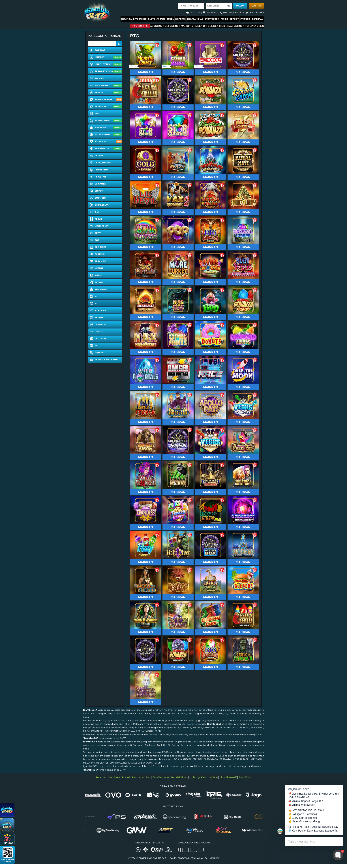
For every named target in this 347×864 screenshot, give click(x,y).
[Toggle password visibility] (228, 6)
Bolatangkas (195, 19)
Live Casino (140, 19)
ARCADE (161, 19)
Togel (170, 19)
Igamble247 (90, 710)
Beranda (126, 19)
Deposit (234, 19)
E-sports (180, 19)
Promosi (245, 19)
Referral (257, 19)
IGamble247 (214, 724)
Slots (151, 19)
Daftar (256, 5)
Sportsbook (212, 19)
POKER (224, 19)
